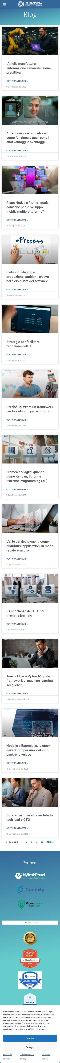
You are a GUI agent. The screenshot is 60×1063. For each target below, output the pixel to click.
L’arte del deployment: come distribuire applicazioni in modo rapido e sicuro (29, 546)
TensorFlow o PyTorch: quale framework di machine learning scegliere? (29, 680)
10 (42, 842)
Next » (50, 842)
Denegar (30, 1047)
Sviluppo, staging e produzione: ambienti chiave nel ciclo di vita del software (27, 276)
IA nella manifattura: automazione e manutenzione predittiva (28, 68)
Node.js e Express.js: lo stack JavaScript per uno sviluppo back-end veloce (28, 750)
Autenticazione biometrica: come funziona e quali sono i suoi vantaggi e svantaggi (27, 137)
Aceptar (30, 1038)
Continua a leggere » (17, 81)
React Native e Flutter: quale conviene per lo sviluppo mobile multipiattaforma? (27, 207)
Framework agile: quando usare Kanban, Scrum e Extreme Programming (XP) (27, 476)
